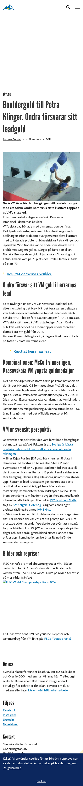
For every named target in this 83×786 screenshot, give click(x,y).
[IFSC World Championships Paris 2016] (41, 606)
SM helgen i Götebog (27, 505)
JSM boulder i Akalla (63, 500)
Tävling (7, 95)
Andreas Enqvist (12, 139)
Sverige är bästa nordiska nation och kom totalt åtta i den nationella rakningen (38, 449)
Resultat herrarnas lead (33, 351)
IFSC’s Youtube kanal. (57, 638)
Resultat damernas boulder (29, 274)
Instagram (9, 715)
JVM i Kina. (44, 509)
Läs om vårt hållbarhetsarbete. (48, 690)
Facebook (9, 710)
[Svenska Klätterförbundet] (8, 7)
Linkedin (8, 719)
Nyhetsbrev (10, 724)
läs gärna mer (12, 768)
